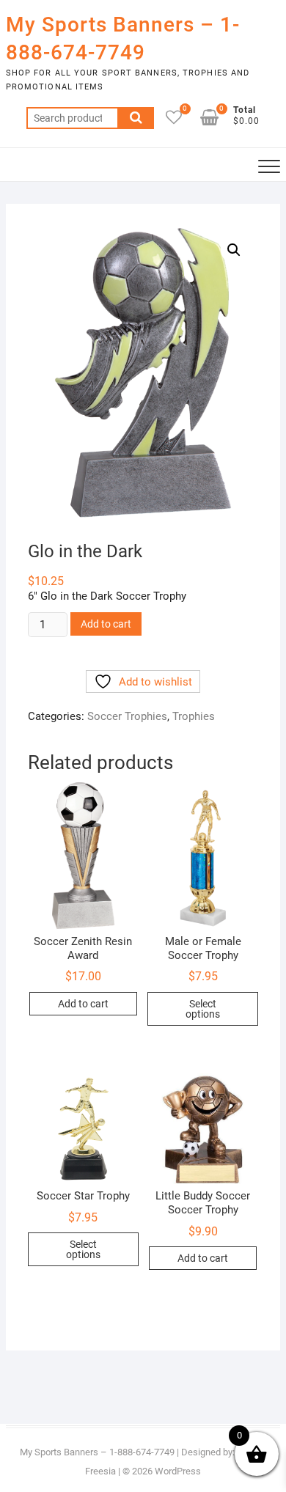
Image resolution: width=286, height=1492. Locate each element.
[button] (234, 250)
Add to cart (106, 624)
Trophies (193, 716)
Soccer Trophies (127, 716)
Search (135, 118)
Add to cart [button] (83, 1004)
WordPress (178, 1471)
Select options (203, 1009)
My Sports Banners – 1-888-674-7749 (123, 38)
